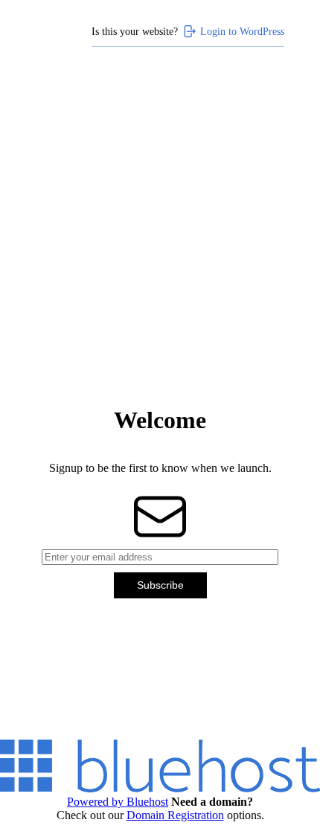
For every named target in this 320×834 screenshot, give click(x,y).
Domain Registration (175, 815)
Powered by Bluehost (117, 801)
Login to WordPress (242, 31)
